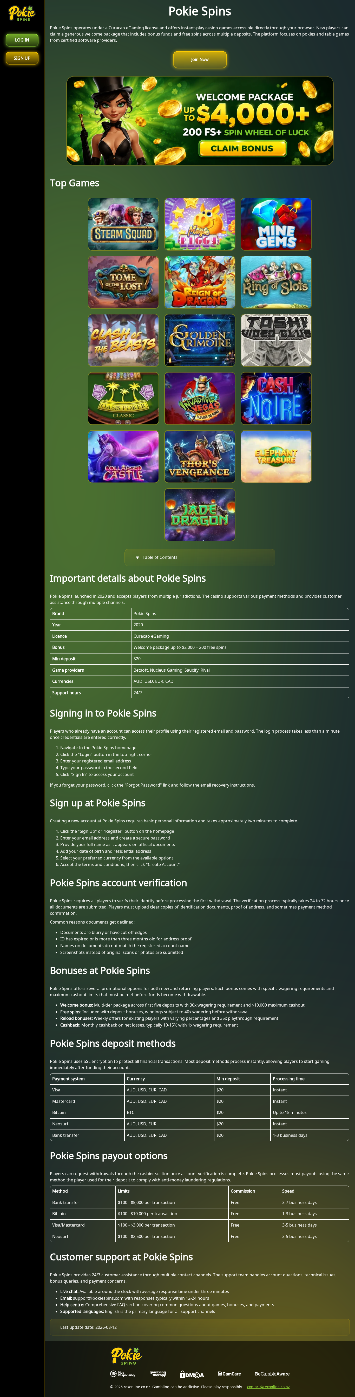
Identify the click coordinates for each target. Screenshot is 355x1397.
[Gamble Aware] (272, 1375)
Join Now (200, 59)
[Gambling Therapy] (158, 1375)
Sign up (22, 58)
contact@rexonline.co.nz (268, 1386)
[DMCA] (192, 1375)
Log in (22, 40)
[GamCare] (229, 1375)
